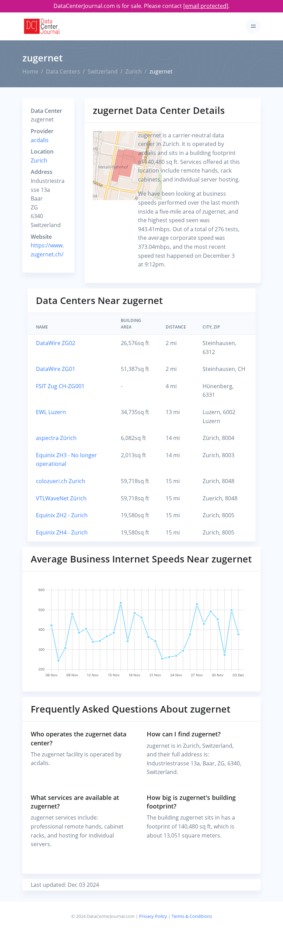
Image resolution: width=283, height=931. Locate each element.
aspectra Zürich (56, 438)
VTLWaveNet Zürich (61, 498)
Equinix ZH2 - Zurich (62, 515)
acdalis (40, 140)
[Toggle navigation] (253, 26)
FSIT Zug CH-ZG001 (60, 386)
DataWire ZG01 (55, 369)
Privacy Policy (153, 916)
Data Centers (63, 71)
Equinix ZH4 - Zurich (62, 532)
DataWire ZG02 (55, 343)
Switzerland (103, 71)
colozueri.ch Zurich (60, 481)
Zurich (133, 71)
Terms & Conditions (192, 916)
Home (30, 71)
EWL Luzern (51, 412)
